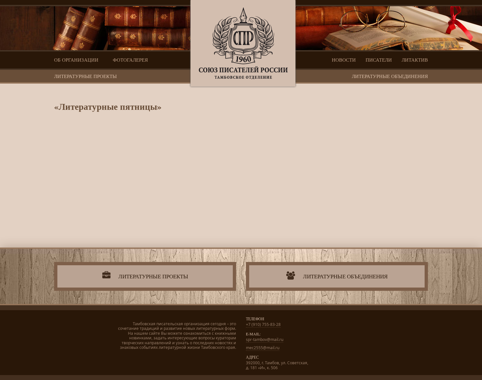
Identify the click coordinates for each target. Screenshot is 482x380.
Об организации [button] (77, 59)
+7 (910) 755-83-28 (263, 324)
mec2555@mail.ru (262, 347)
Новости (344, 59)
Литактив (415, 59)
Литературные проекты (85, 76)
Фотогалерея (130, 59)
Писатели (379, 59)
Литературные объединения (390, 76)
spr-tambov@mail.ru (264, 339)
